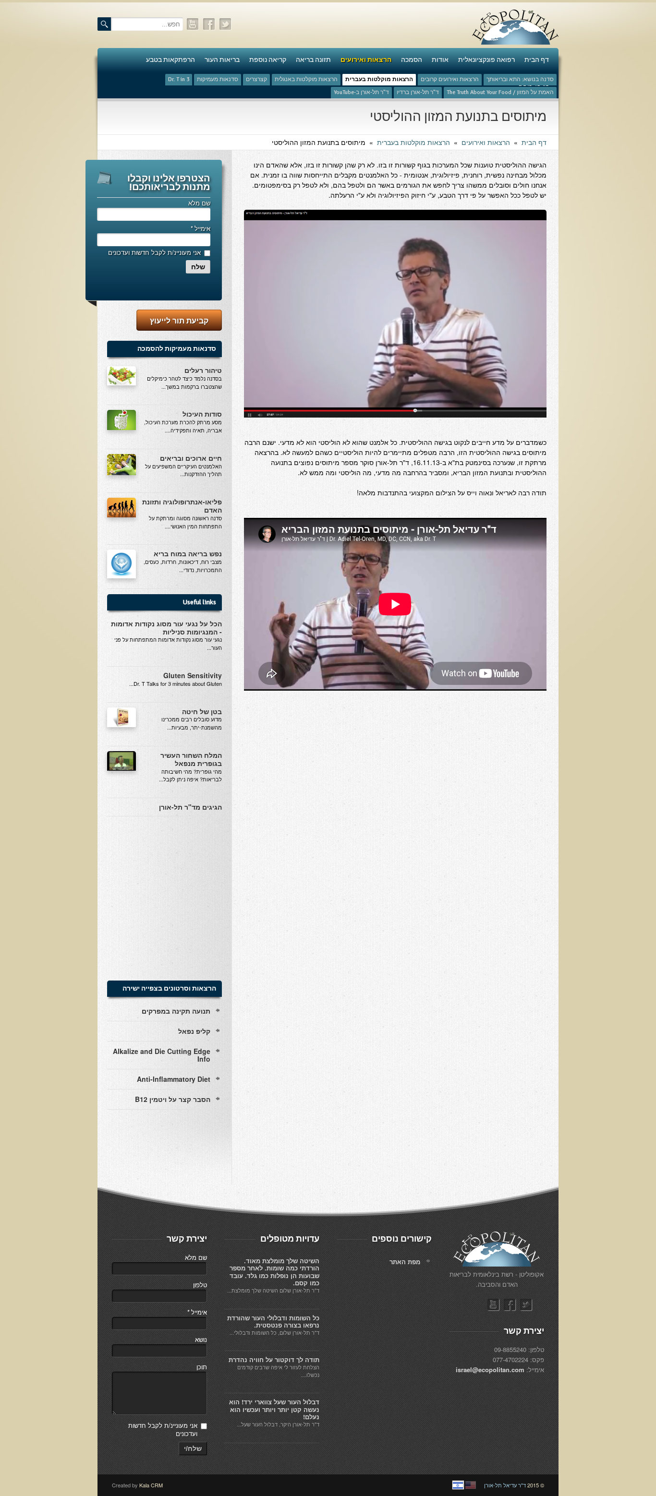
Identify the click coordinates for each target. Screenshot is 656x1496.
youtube (193, 24)
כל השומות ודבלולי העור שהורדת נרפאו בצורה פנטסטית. (273, 1321)
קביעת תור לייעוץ (179, 320)
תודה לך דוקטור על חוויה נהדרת (274, 1359)
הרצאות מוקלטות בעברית (413, 142)
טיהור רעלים (203, 370)
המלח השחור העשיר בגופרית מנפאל (191, 759)
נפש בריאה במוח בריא (188, 553)
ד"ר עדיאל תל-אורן (505, 1485)
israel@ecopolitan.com (490, 1369)
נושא (201, 1339)
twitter (226, 24)
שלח (198, 267)
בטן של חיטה (202, 711)
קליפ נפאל (194, 1031)
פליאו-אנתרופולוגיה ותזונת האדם (182, 506)
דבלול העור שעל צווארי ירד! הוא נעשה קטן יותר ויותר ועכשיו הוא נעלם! (274, 1409)
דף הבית (534, 142)
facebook (209, 24)
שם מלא (199, 202)
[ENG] (470, 1485)
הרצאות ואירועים (486, 142)
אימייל (200, 228)
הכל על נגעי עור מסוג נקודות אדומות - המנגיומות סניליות (166, 627)
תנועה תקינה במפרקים (176, 1011)
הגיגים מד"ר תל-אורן (190, 807)
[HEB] (458, 1485)
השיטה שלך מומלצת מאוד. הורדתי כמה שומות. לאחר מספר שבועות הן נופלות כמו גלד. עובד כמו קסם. (274, 1272)
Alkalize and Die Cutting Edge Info (161, 1055)
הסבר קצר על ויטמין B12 (172, 1099)
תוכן (201, 1366)
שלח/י (193, 1448)
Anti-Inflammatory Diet (173, 1079)
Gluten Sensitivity (192, 675)
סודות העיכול (202, 414)
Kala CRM (151, 1485)
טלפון (200, 1284)
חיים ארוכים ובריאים (191, 458)
